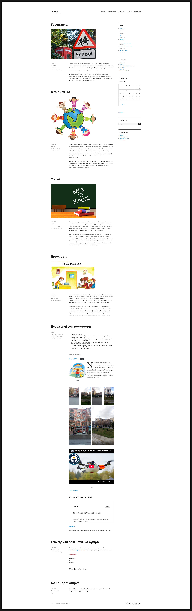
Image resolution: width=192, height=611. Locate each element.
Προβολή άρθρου (73, 490)
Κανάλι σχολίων (124, 138)
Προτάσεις (121, 11)
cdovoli (54, 11)
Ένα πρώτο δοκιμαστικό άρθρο (75, 542)
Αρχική (103, 11)
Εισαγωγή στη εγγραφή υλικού (126, 66)
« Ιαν (123, 104)
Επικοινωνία (137, 11)
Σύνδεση (121, 135)
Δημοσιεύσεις (54, 298)
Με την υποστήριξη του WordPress (63, 603)
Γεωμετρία (59, 24)
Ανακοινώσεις (112, 11)
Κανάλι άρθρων (124, 137)
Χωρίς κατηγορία (59, 336)
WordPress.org (122, 140)
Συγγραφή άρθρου (74, 359)
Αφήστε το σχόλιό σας (56, 69)
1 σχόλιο (53, 593)
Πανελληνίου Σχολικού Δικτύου (77, 550)
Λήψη (82, 359)
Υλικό (128, 11)
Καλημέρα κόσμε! (65, 583)
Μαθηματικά (60, 92)
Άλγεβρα (53, 146)
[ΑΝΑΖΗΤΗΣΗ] (139, 124)
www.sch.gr (72, 526)
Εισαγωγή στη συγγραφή (71, 326)
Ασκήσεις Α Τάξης (55, 67)
